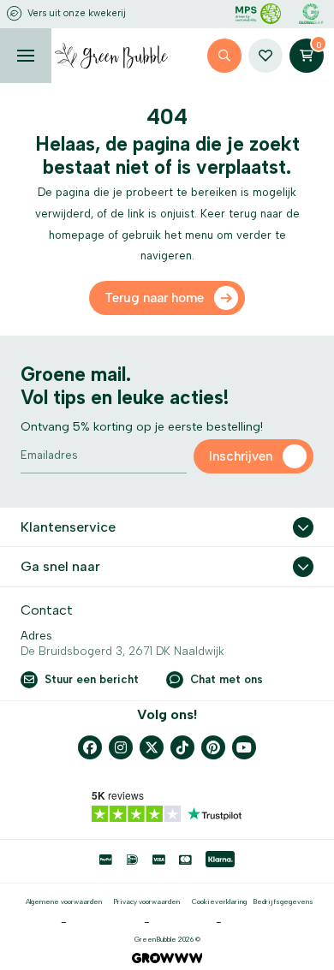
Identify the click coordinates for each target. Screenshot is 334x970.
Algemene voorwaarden (64, 901)
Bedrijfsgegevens (283, 901)
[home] (111, 55)
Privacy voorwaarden (146, 901)
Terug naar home (154, 298)
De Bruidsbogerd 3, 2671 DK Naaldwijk (122, 651)
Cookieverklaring (219, 901)
